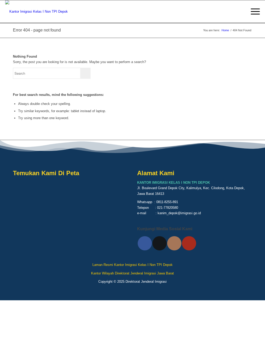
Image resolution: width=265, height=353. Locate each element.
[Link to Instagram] (174, 243)
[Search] (241, 11)
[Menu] (253, 11)
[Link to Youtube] (189, 243)
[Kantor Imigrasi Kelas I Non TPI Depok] (36, 11)
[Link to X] (159, 243)
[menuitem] (241, 11)
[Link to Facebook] (145, 243)
